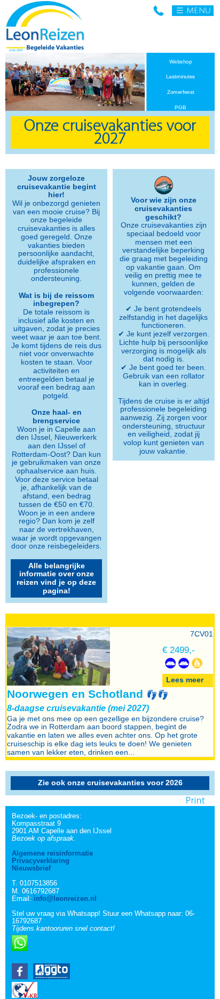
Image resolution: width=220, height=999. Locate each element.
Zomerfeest (180, 92)
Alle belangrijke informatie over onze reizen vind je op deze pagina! (56, 578)
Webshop (180, 62)
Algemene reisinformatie (52, 853)
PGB (180, 107)
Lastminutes (180, 77)
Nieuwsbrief (31, 868)
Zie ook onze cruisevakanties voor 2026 (110, 782)
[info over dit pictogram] (169, 652)
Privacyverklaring (40, 861)
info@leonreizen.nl (65, 899)
